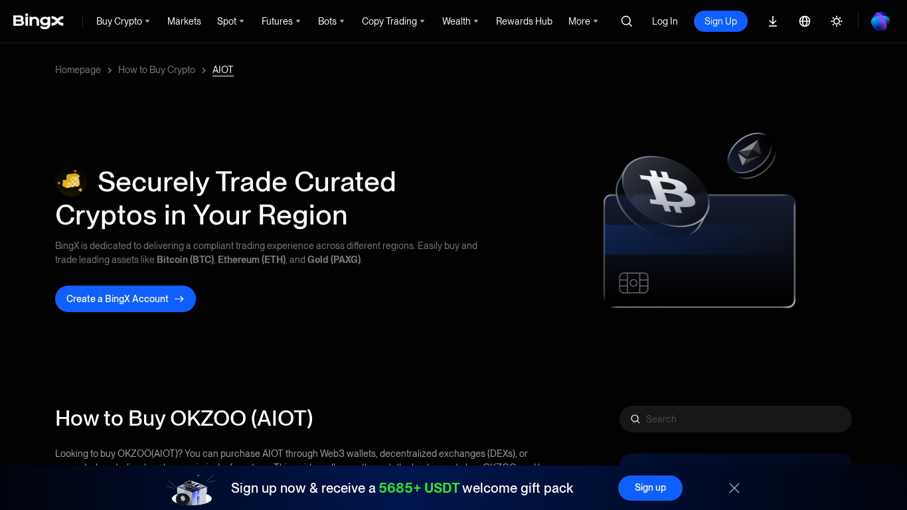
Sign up (650, 487)
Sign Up (720, 21)
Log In (665, 21)
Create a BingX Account (117, 299)
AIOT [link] (223, 69)
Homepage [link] (78, 69)
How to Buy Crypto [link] (156, 69)
